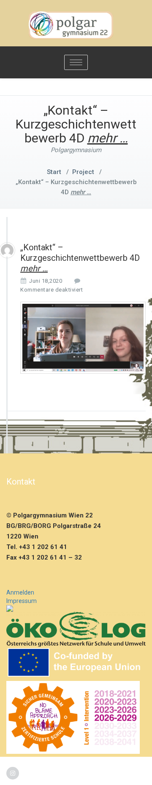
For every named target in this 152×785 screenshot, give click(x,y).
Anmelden (20, 592)
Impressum (21, 600)
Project (83, 172)
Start (54, 172)
